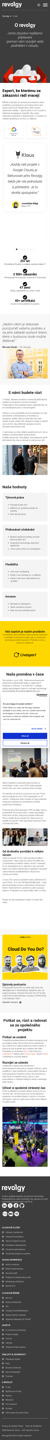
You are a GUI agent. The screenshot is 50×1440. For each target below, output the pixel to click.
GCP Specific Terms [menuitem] (30, 1430)
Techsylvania (29, 1054)
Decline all (25, 743)
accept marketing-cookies (20, 900)
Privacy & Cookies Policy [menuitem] (12, 1426)
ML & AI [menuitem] (9, 1298)
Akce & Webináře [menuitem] (13, 1372)
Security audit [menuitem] (11, 1273)
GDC (25, 1051)
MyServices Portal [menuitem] (13, 1391)
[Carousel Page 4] (25, 249)
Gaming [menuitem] (9, 1343)
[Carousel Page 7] (33, 249)
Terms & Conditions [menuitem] (33, 1426)
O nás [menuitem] (8, 1387)
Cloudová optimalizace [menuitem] (15, 1249)
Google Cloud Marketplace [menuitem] (17, 1311)
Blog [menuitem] (7, 1363)
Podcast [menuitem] (9, 1376)
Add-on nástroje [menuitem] (12, 1264)
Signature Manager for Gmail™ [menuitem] (18, 1319)
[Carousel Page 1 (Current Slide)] (16, 249)
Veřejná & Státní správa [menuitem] (15, 1347)
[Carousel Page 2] (19, 249)
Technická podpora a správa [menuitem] (18, 1253)
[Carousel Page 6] (30, 249)
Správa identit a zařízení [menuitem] (16, 1315)
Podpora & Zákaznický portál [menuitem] (18, 1277)
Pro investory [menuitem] (11, 1404)
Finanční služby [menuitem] (12, 1334)
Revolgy (5, 16)
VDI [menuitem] (7, 1306)
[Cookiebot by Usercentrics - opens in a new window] (36, 695)
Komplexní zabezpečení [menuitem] (16, 1245)
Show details (36, 729)
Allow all (25, 736)
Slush (45, 1054)
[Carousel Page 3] (22, 249)
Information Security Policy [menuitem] (17, 1413)
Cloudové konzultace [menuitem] (15, 1237)
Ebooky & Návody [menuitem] (13, 1368)
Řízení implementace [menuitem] (14, 1269)
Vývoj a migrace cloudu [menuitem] (16, 1241)
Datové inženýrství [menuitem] (13, 1302)
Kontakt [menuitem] (9, 1408)
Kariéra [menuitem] (9, 1395)
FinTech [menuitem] (9, 1338)
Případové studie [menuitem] (13, 1359)
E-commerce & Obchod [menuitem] (16, 1330)
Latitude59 (6, 1054)
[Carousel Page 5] (28, 249)
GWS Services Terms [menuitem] (11, 1430)
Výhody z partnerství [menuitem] (14, 1232)
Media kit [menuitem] (9, 1400)
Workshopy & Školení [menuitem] (15, 1281)
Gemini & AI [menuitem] (10, 1286)
